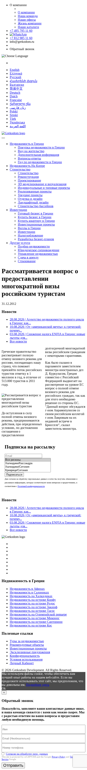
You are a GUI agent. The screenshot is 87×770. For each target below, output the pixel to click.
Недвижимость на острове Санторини (36, 621)
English (14, 70)
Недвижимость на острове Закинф (33, 607)
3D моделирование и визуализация (42, 184)
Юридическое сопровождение (38, 250)
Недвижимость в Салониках (29, 592)
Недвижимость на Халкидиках (31, 596)
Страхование (27, 261)
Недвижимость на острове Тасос (32, 610)
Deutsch (15, 92)
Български (17, 84)
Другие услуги (20, 243)
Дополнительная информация (38, 154)
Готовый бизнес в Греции (35, 213)
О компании (26, 12)
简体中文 (16, 88)
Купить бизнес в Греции (34, 217)
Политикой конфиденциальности (31, 486)
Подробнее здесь (37, 684)
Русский (15, 77)
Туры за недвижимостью (27, 641)
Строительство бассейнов (35, 206)
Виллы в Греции (29, 228)
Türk (13, 118)
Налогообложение (30, 235)
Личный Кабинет (22, 663)
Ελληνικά (16, 73)
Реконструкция (28, 176)
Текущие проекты (30, 195)
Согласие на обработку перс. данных (27, 753)
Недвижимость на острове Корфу (33, 599)
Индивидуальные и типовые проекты (44, 187)
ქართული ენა (20, 104)
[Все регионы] (28, 460)
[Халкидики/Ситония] (28, 467)
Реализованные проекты (35, 191)
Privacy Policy (58, 757)
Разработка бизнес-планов (36, 239)
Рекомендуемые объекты (27, 645)
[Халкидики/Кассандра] (28, 463)
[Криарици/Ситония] (28, 470)
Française (16, 100)
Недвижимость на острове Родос (32, 603)
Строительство (20, 169)
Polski (14, 111)
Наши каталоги (28, 27)
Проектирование (29, 180)
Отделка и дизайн (30, 198)
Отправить (13, 765)
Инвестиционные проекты (36, 224)
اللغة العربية (18, 126)
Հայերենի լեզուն (23, 81)
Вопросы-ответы (29, 158)
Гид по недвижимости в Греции (40, 162)
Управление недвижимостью (38, 254)
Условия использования (26, 659)
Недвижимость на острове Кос (31, 625)
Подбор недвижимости (34, 246)
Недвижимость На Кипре (27, 165)
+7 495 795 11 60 (21, 30)
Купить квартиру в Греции (36, 221)
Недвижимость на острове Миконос (34, 618)
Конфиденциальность (25, 656)
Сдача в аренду (28, 257)
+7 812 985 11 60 (21, 38)
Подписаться (14, 474)
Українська (17, 122)
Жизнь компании (29, 23)
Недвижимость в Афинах (27, 588)
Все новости (18, 341)
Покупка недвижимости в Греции (41, 147)
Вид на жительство (31, 151)
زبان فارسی (18, 107)
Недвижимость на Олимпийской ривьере (38, 614)
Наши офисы (27, 19)
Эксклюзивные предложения (30, 652)
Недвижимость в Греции (27, 143)
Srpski (14, 115)
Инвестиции (18, 210)
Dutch (14, 96)
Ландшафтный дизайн (33, 202)
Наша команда (28, 16)
